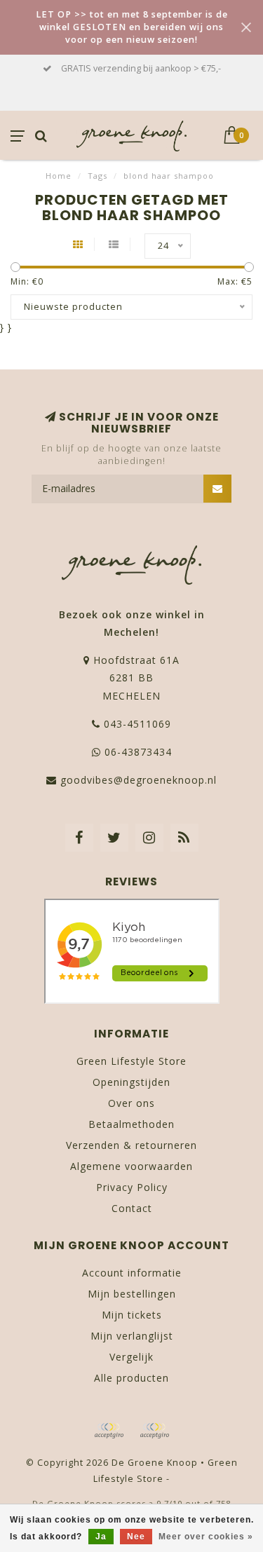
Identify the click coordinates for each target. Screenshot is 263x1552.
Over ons (131, 1103)
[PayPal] (154, 1430)
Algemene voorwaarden (131, 1166)
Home (59, 175)
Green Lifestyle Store (131, 1061)
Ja (101, 1536)
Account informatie (132, 1272)
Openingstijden (131, 1082)
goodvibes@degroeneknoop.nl (138, 780)
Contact (132, 1208)
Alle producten (131, 1377)
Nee (136, 1536)
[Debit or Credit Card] (108, 1430)
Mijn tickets (132, 1314)
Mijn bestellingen (132, 1293)
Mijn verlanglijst (131, 1335)
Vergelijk (131, 1356)
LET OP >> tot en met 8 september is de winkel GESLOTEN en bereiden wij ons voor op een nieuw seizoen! (132, 27)
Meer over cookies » (206, 1536)
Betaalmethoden (131, 1124)
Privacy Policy (132, 1187)
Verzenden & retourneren (131, 1145)
